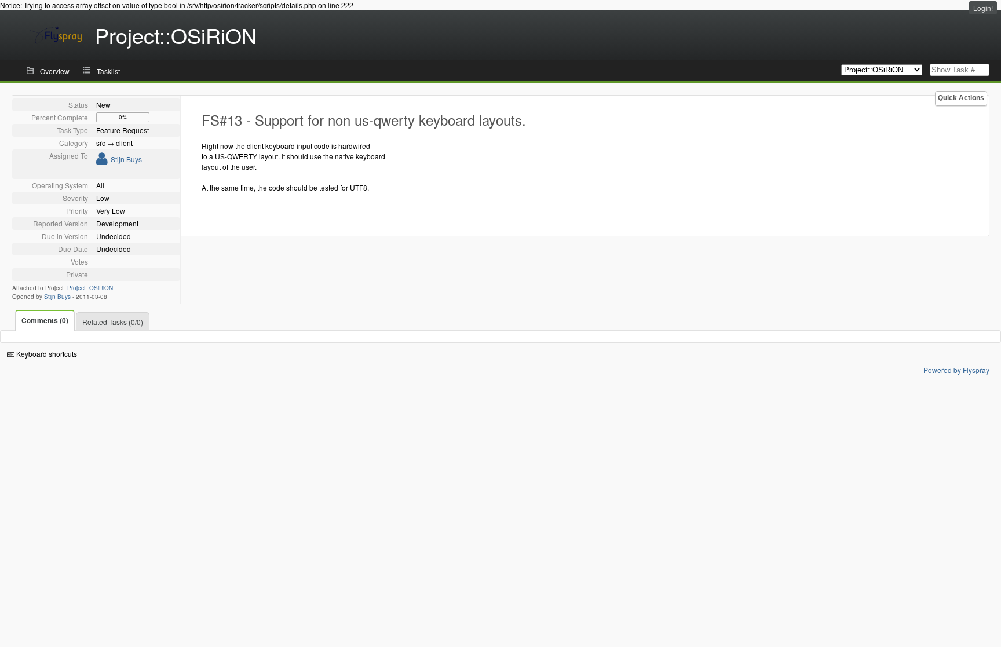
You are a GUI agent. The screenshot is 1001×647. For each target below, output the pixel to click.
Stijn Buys (126, 159)
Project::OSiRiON (90, 288)
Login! (983, 8)
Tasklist (108, 71)
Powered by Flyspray (956, 370)
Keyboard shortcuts (45, 354)
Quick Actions (961, 98)
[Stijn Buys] (102, 161)
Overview (55, 71)
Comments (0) (44, 320)
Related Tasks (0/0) (112, 322)
